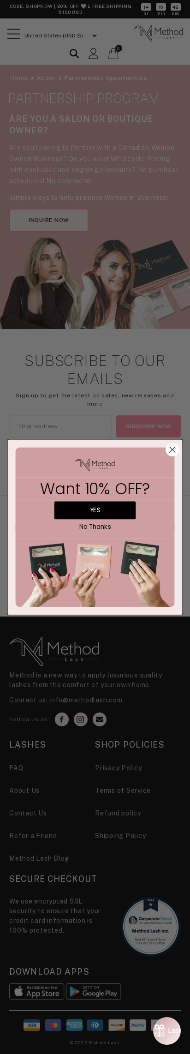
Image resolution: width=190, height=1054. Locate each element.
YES (95, 510)
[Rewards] (167, 1031)
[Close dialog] (172, 449)
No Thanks (95, 527)
